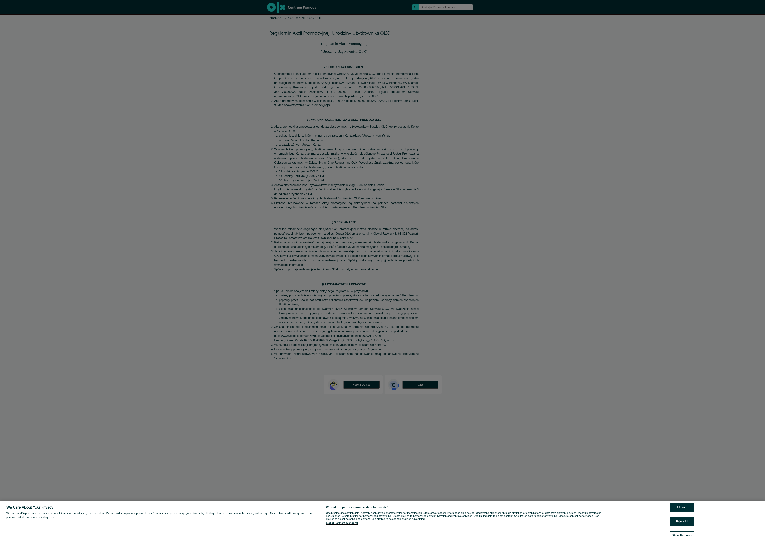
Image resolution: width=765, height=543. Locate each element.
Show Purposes (682, 535)
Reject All (682, 521)
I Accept (682, 507)
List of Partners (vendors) (342, 522)
